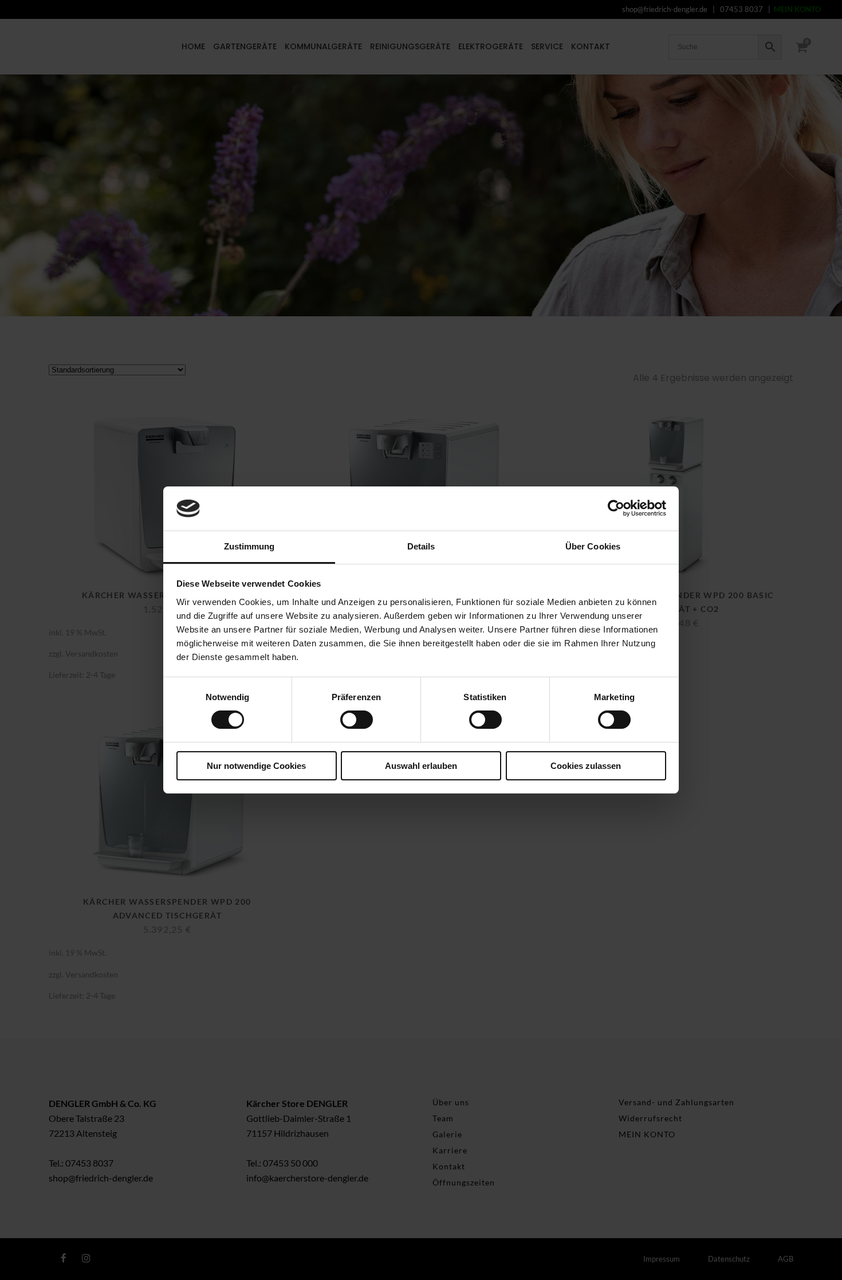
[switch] (356, 719)
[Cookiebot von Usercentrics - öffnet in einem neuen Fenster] (616, 508)
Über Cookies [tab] (592, 546)
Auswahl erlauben (421, 766)
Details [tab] (421, 546)
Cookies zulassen (585, 766)
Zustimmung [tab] (249, 546)
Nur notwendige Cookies (256, 766)
